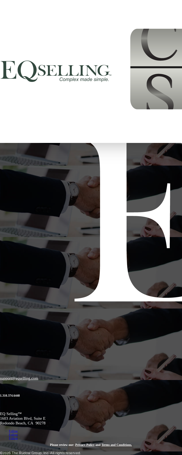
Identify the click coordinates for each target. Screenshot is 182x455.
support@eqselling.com (19, 378)
